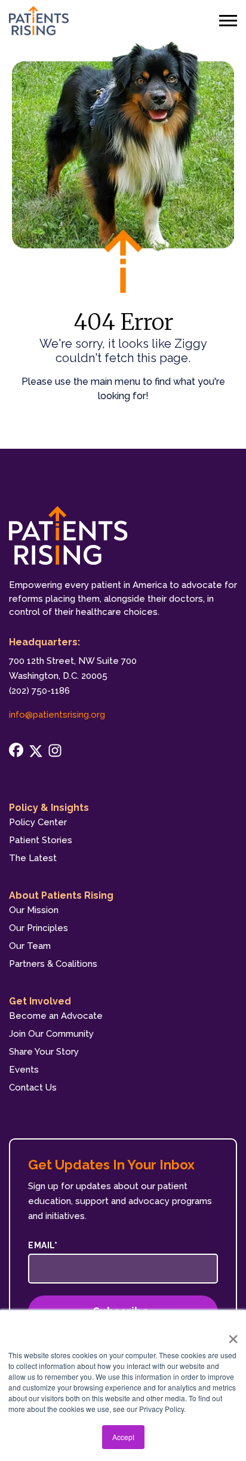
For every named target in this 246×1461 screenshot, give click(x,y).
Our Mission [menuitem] (34, 910)
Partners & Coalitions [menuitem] (53, 963)
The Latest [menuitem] (33, 858)
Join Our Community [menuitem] (51, 1033)
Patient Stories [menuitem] (40, 840)
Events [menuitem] (24, 1069)
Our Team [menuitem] (30, 946)
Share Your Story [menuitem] (44, 1051)
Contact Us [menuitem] (33, 1087)
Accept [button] (123, 1437)
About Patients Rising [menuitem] (61, 895)
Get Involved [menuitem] (40, 1001)
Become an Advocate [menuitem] (56, 1015)
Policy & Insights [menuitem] (49, 807)
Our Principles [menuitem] (38, 928)
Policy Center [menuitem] (38, 822)
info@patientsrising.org (57, 714)
